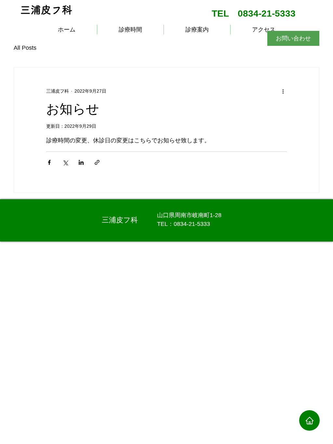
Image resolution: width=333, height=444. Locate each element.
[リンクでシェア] (97, 162)
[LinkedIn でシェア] (81, 162)
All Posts (25, 48)
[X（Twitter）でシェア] (65, 162)
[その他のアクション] (283, 91)
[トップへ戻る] (309, 420)
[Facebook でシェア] (49, 162)
